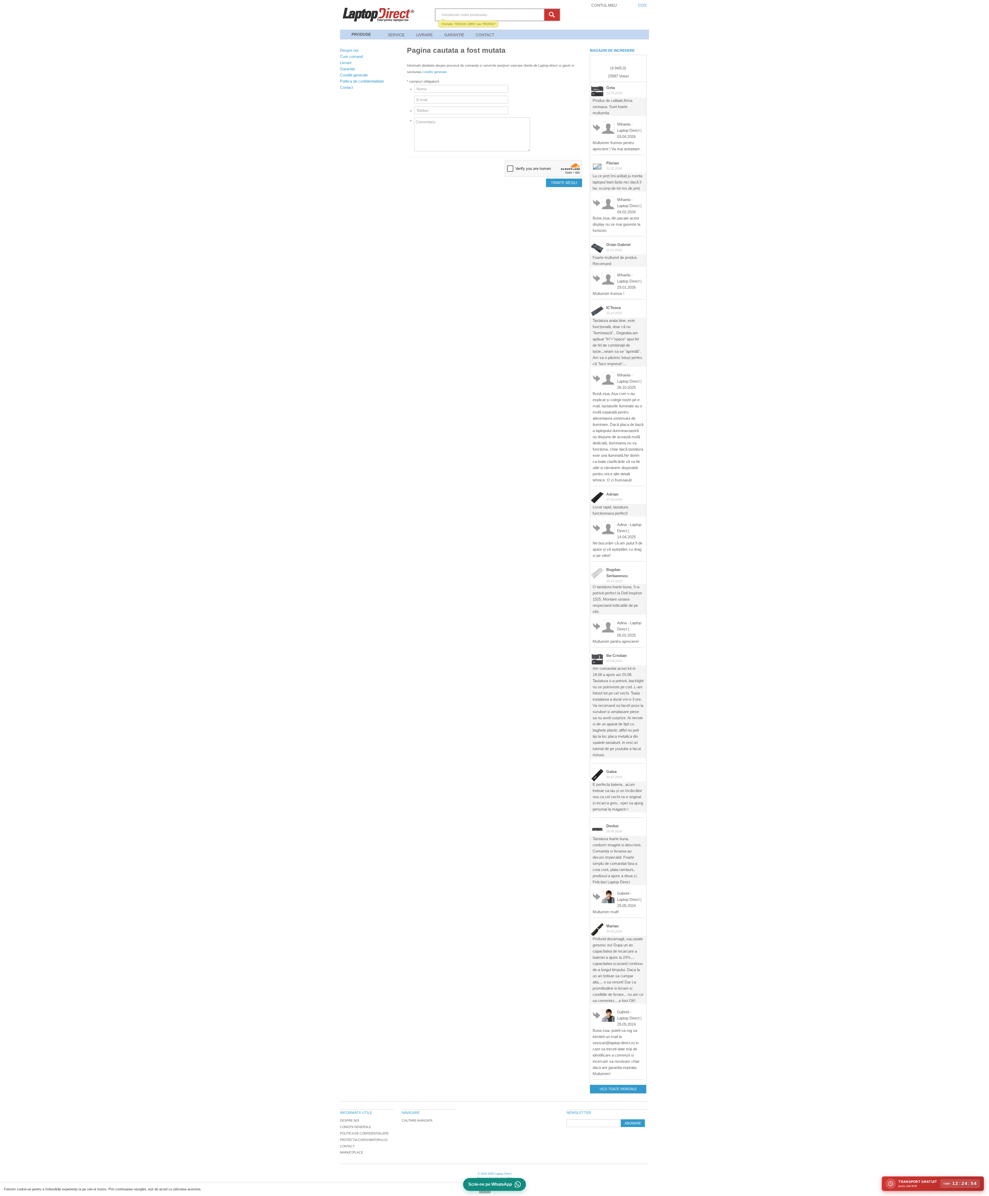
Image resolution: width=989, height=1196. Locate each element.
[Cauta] (552, 14)
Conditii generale (355, 1127)
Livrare (424, 35)
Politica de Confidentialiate (364, 1133)
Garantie (454, 35)
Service (396, 35)
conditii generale (434, 72)
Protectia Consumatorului (363, 1140)
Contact (485, 35)
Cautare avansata (417, 1120)
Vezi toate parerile (618, 1089)
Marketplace (351, 1152)
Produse (361, 34)
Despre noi (349, 1120)
